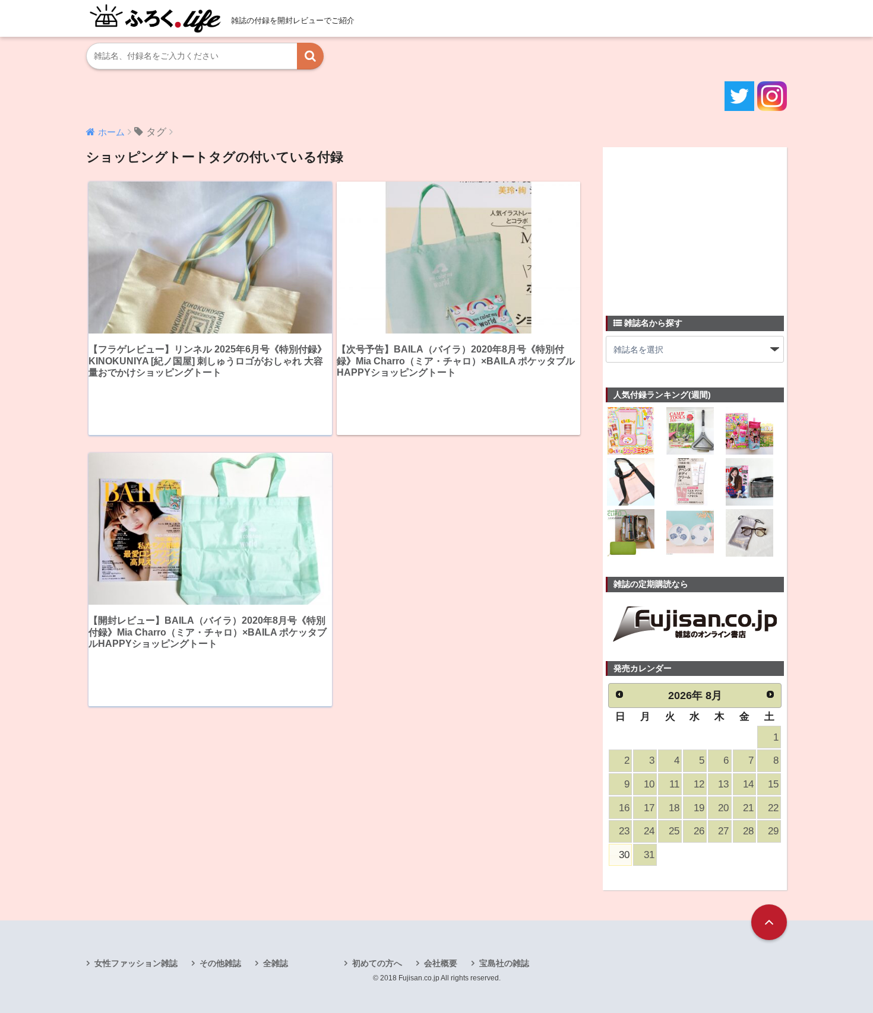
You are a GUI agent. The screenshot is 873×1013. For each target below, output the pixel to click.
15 (773, 784)
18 (674, 808)
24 (649, 831)
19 (699, 808)
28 (748, 831)
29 (773, 831)
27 (723, 831)
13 (723, 784)
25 (674, 831)
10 (649, 784)
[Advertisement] (695, 224)
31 (649, 854)
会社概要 (440, 963)
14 (748, 784)
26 (699, 831)
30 (624, 854)
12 (699, 784)
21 (748, 808)
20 (723, 808)
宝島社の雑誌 (504, 963)
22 (773, 808)
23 (624, 831)
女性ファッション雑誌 (136, 963)
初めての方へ (377, 963)
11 (674, 784)
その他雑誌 (220, 963)
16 (624, 808)
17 (649, 808)
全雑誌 (275, 963)
